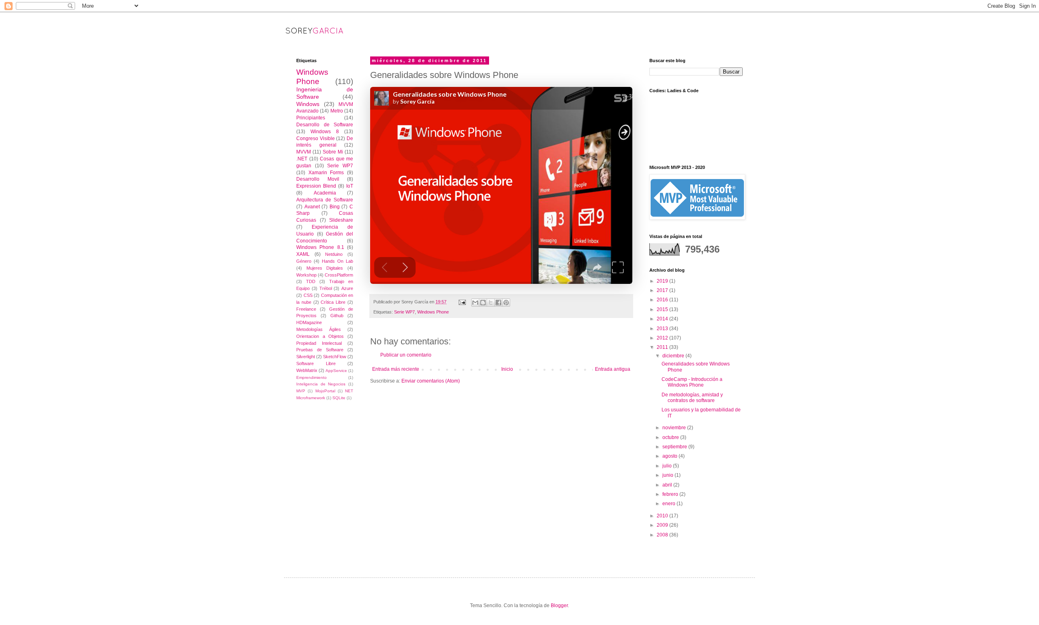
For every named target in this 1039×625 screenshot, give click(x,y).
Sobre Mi (333, 152)
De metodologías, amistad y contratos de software (692, 397)
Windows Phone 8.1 (320, 247)
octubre (671, 437)
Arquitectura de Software (324, 200)
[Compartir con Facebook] (498, 302)
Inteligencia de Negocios (320, 384)
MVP (300, 391)
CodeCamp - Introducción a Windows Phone (692, 382)
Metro (336, 111)
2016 (663, 300)
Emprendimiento (311, 377)
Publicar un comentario (405, 355)
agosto (670, 456)
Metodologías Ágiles (318, 329)
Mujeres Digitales (324, 268)
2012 (663, 338)
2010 (663, 516)
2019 (663, 281)
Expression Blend (316, 186)
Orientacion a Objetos (320, 336)
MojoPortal (325, 391)
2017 (663, 290)
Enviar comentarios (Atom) (430, 381)
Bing (335, 207)
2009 (663, 525)
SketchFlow (334, 356)
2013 (663, 328)
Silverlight (305, 356)
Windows (307, 104)
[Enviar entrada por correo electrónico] (462, 301)
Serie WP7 (404, 311)
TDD (310, 281)
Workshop (306, 274)
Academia (325, 193)
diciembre (673, 356)
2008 (663, 535)
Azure (347, 288)
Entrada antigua (612, 369)
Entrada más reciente (395, 369)
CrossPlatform (339, 274)
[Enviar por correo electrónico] (475, 302)
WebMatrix (306, 370)
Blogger (559, 605)
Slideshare (341, 220)
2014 (663, 319)
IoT (349, 186)
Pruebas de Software (319, 349)
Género (303, 261)
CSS (308, 295)
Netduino (334, 254)
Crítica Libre (333, 302)
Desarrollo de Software (324, 125)
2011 (663, 347)
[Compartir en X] (491, 302)
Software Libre (316, 363)
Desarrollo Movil (317, 179)
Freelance (306, 309)
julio (667, 466)
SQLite (338, 398)
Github (336, 315)
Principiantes (310, 118)
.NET (301, 159)
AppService (336, 370)
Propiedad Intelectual (319, 343)
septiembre (675, 447)
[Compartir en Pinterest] (506, 302)
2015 (663, 309)
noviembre (674, 427)
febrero (670, 494)
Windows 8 (324, 131)
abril (667, 485)
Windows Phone (433, 311)
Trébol (325, 288)
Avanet (312, 207)
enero (669, 503)
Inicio (507, 369)
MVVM (303, 152)
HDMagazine (309, 322)
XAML (303, 254)
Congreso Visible (315, 138)
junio (668, 475)
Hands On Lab (337, 261)
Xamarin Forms (326, 172)
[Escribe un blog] (483, 302)
